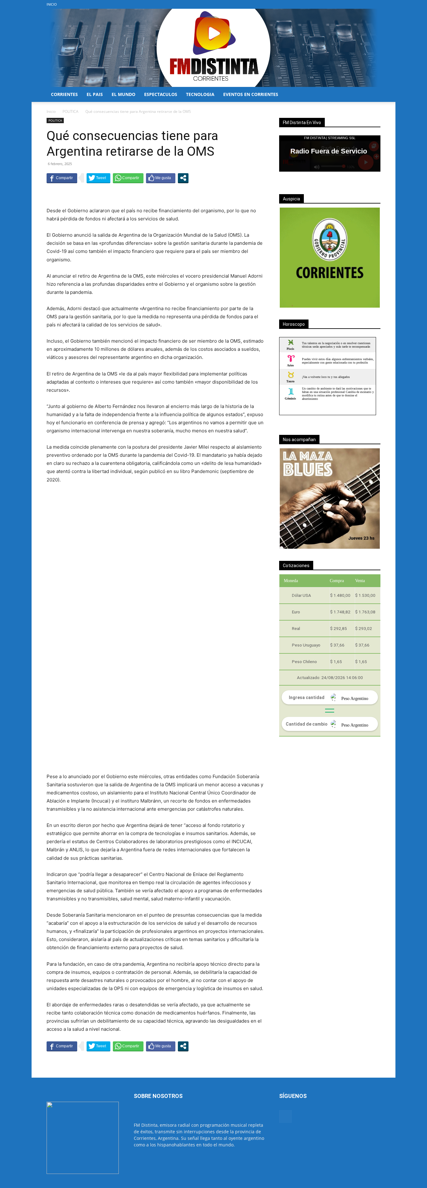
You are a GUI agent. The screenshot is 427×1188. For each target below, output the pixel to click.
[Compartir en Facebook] (62, 178)
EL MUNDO (123, 94)
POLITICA (70, 111)
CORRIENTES (64, 94)
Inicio (51, 111)
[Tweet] (98, 178)
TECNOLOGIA (200, 94)
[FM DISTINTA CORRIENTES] (213, 48)
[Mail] (375, 4)
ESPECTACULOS (160, 94)
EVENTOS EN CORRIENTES (250, 94)
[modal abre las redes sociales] (183, 178)
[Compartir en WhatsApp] (128, 178)
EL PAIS (95, 94)
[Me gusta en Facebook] (160, 178)
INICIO (52, 4)
